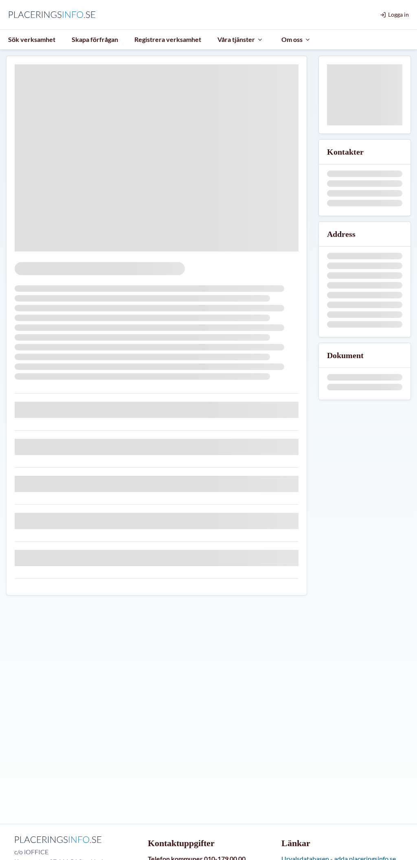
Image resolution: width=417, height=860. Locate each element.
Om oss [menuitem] (292, 39)
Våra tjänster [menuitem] (236, 39)
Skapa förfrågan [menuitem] (95, 39)
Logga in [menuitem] (398, 14)
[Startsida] (54, 14)
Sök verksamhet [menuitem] (31, 39)
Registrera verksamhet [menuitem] (167, 39)
